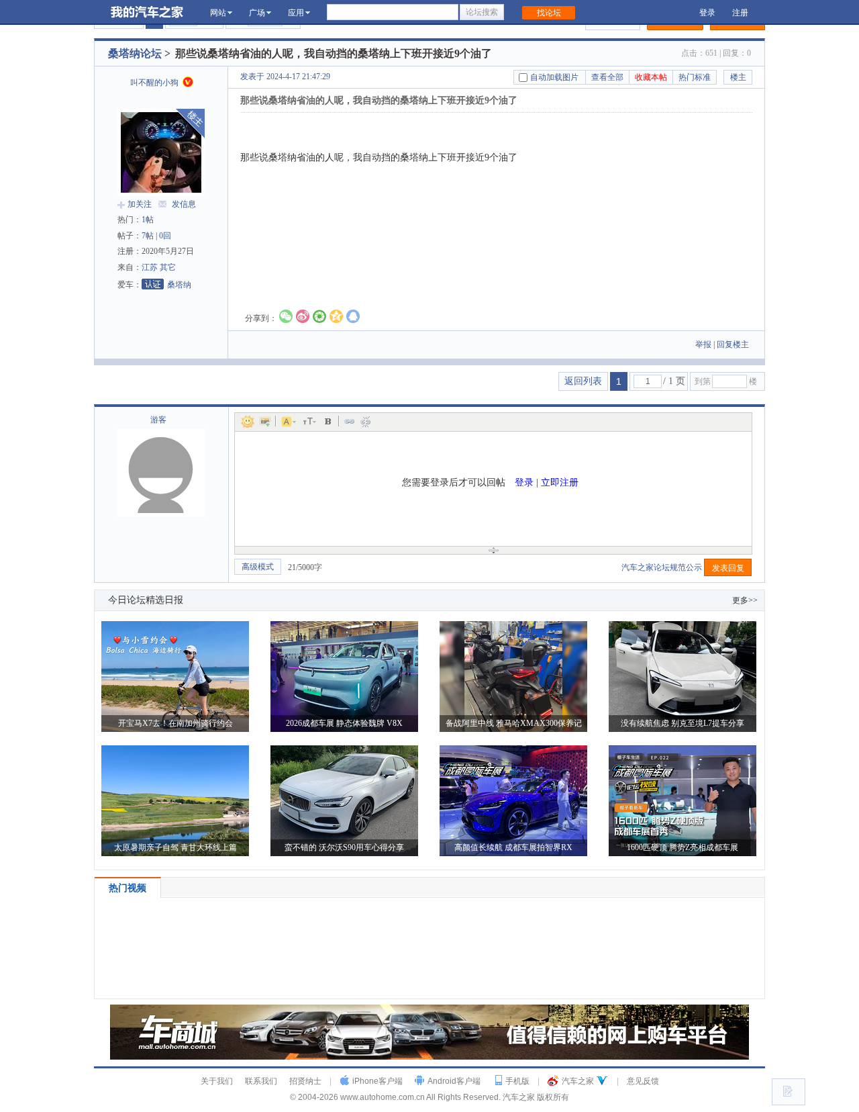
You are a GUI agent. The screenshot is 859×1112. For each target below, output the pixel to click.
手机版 (517, 1081)
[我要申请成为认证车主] (153, 284)
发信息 (184, 204)
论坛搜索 (482, 12)
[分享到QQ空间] (336, 316)
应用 (296, 12)
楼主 (738, 77)
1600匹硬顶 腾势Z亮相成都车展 (682, 847)
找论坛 (549, 12)
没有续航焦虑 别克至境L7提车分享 (682, 723)
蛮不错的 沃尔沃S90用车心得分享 (344, 847)
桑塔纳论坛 (135, 53)
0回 (165, 235)
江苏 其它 (159, 267)
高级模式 (258, 566)
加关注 (140, 204)
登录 (707, 12)
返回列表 (583, 381)
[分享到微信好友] (286, 316)
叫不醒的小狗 (155, 82)
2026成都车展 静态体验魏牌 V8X (344, 723)
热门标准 (694, 77)
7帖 (148, 235)
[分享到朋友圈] (319, 316)
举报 (703, 344)
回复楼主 (733, 344)
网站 (218, 12)
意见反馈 (643, 1081)
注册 (740, 12)
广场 (257, 12)
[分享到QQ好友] (353, 316)
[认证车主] (188, 82)
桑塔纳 (179, 284)
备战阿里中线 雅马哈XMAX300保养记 (514, 723)
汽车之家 (578, 1081)
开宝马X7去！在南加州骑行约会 (175, 723)
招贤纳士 (305, 1081)
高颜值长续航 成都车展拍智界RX (513, 847)
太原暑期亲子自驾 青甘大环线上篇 (175, 847)
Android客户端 (454, 1081)
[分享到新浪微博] (302, 316)
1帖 (148, 219)
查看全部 (607, 77)
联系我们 (261, 1081)
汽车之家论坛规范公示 (662, 567)
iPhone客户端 (377, 1081)
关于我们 (217, 1081)
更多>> (745, 600)
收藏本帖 (651, 77)
